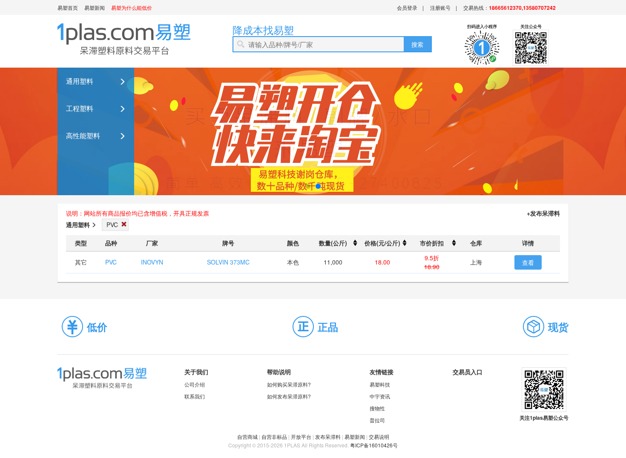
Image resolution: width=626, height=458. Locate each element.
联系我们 (194, 396)
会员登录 (407, 7)
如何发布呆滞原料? (289, 396)
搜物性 (377, 408)
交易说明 (379, 436)
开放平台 (301, 436)
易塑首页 (67, 7)
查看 (528, 262)
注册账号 (440, 7)
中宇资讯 (380, 396)
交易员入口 (467, 371)
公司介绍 (194, 384)
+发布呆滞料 (543, 213)
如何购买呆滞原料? (289, 384)
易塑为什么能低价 (131, 7)
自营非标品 (274, 436)
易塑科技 (380, 384)
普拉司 (377, 420)
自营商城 (247, 436)
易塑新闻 (94, 7)
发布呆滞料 (328, 436)
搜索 (417, 44)
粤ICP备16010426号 (374, 445)
